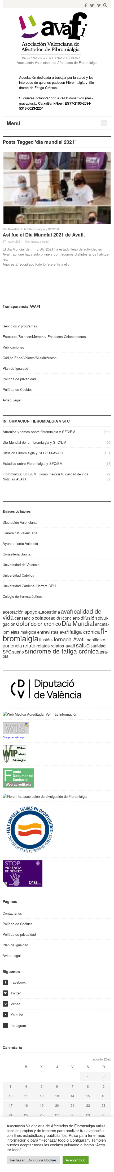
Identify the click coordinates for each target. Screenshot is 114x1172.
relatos (43, 645)
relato (29, 645)
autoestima (49, 611)
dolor (23, 623)
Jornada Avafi (68, 639)
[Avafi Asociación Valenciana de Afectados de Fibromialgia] (57, 35)
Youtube (13, 1014)
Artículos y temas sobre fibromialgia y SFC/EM (39, 431)
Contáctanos (12, 913)
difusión (89, 617)
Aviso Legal (12, 399)
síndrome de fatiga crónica (62, 650)
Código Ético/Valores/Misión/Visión (29, 357)
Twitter (12, 992)
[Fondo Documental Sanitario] (18, 777)
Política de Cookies (18, 389)
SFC (7, 651)
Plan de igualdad (15, 368)
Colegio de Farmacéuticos (23, 596)
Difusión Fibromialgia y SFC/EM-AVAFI (33, 452)
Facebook (15, 982)
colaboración (48, 617)
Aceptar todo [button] (75, 1159)
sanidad (98, 645)
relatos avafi (63, 645)
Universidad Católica (18, 575)
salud (83, 645)
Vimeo (12, 1003)
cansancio (24, 618)
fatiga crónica (84, 631)
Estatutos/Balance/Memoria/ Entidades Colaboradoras (44, 336)
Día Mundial (78, 623)
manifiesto (95, 639)
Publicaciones (13, 347)
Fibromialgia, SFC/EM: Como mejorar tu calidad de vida (45, 473)
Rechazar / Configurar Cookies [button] (33, 1159)
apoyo (30, 611)
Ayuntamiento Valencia (20, 543)
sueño (18, 651)
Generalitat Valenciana (20, 532)
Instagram (18, 1025)
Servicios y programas (20, 325)
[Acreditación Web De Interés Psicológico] (14, 753)
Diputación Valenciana (20, 522)
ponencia (12, 645)
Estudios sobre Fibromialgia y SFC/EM (33, 463)
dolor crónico (46, 623)
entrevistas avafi (53, 632)
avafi (67, 611)
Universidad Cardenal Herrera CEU (29, 585)
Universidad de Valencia (21, 564)
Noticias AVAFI (14, 478)
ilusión (45, 640)
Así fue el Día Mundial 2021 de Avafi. (44, 234)
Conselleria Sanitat (17, 554)
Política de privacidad (19, 378)
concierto (71, 618)
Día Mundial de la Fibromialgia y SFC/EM (31, 229)
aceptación (13, 612)
